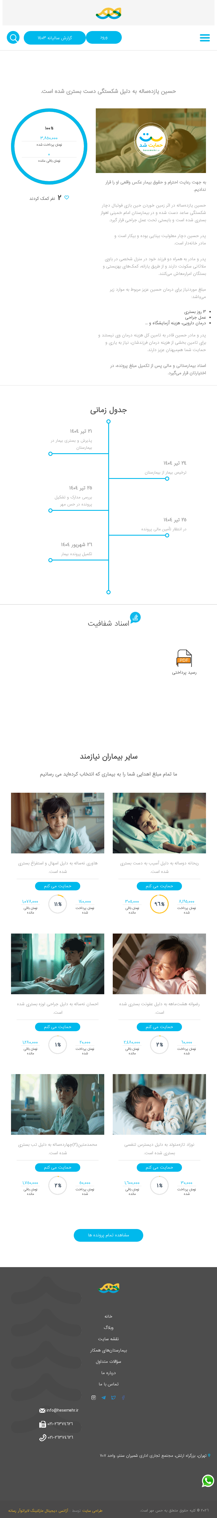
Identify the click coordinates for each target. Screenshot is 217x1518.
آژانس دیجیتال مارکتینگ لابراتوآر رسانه (38, 1510)
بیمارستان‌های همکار (108, 1350)
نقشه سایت (108, 1339)
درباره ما (108, 1373)
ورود (104, 37)
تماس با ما (109, 1384)
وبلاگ (109, 1327)
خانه (108, 1316)
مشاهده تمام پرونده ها (108, 1235)
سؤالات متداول (108, 1361)
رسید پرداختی (184, 672)
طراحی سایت (92, 1510)
